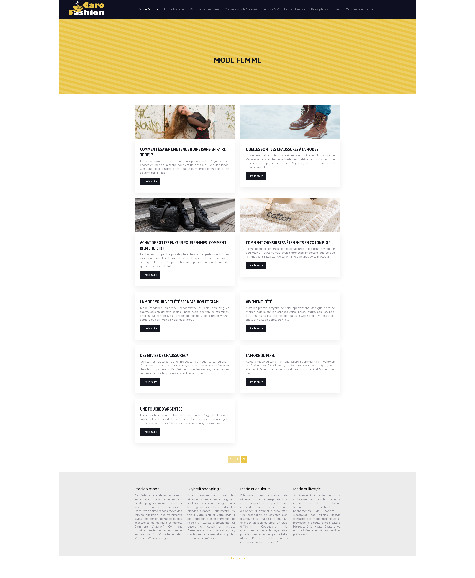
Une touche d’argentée (161, 409)
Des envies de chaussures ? (164, 355)
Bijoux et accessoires (204, 9)
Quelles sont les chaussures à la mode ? (282, 149)
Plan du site (237, 558)
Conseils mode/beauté (241, 9)
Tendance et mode (359, 9)
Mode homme (174, 9)
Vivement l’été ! (260, 301)
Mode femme (148, 9)
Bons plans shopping (326, 9)
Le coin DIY (271, 9)
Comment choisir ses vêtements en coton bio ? (288, 242)
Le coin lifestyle (294, 9)
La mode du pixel (260, 355)
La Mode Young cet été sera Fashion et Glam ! (180, 301)
